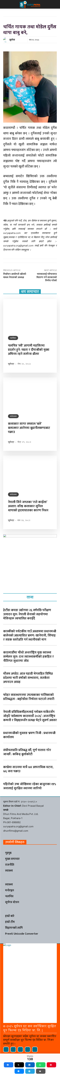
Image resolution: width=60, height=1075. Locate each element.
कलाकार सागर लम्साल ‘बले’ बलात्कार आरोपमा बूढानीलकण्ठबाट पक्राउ (29, 428)
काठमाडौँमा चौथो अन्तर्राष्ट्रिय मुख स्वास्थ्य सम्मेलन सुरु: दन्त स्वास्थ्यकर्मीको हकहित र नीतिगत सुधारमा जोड (28, 656)
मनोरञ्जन (13, 416)
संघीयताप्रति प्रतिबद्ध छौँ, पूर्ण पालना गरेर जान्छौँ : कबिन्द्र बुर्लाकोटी (27, 752)
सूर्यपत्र (12, 39)
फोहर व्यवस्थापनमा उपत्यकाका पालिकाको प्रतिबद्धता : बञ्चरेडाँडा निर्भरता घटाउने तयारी (28, 697)
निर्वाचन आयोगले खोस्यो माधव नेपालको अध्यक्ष (14, 276)
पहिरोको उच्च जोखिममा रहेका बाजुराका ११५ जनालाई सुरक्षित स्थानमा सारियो (29, 786)
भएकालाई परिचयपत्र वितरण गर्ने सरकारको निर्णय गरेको (46, 277)
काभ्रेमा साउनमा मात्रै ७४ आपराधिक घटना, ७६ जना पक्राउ (28, 769)
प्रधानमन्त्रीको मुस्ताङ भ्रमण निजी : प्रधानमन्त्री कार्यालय (29, 735)
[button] (5, 4)
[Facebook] (6, 1049)
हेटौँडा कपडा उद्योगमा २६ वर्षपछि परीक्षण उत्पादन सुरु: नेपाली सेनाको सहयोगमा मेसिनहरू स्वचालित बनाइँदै (27, 614)
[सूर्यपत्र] (6, 39)
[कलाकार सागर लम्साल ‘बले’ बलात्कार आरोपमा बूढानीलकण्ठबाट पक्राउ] (30, 393)
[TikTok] (20, 1049)
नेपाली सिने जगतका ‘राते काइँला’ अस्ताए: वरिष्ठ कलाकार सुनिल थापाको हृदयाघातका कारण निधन (28, 506)
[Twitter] (27, 1049)
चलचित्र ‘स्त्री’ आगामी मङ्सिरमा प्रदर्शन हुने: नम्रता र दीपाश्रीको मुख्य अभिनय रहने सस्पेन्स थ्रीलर (28, 350)
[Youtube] (35, 1049)
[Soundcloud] (13, 1049)
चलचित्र (13, 338)
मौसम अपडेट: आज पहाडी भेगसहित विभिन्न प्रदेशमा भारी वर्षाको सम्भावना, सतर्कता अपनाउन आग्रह (28, 678)
